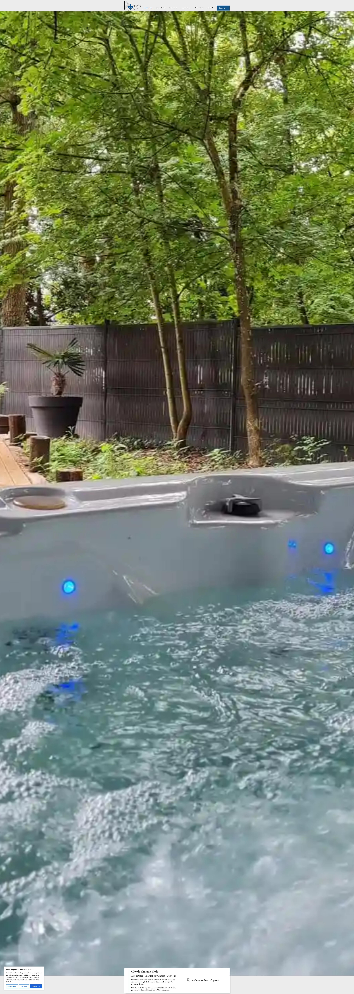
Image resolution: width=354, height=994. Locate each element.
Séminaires (199, 8)
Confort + (173, 8)
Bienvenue (148, 8)
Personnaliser (12, 986)
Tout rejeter (23, 986)
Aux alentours (186, 8)
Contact (210, 8)
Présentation (161, 8)
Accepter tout (36, 986)
